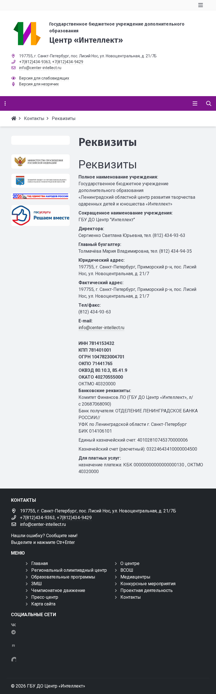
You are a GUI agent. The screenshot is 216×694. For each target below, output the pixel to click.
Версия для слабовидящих (44, 78)
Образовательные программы (63, 577)
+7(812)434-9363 (34, 62)
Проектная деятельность (146, 590)
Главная (39, 563)
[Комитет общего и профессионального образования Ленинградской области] (40, 181)
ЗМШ (36, 583)
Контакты (130, 597)
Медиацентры (135, 577)
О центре (130, 563)
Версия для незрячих (39, 84)
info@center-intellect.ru (40, 67)
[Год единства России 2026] (40, 196)
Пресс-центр (44, 597)
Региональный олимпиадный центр (69, 570)
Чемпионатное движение (58, 590)
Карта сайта (43, 604)
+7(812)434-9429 (67, 62)
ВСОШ (126, 570)
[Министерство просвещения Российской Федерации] (40, 161)
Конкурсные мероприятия (148, 583)
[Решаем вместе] (40, 215)
